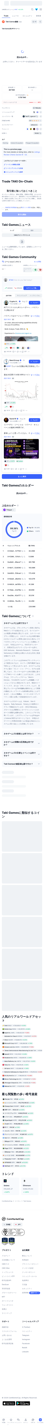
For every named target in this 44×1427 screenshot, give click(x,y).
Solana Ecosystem (17, 143)
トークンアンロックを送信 (14, 168)
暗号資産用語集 (7, 1343)
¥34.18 (15, 1131)
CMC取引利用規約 (11, 207)
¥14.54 (12, 1127)
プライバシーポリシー (30, 1264)
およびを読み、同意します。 (23, 208)
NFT (3, 1297)
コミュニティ (27, 1331)
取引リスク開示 (26, 207)
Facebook (26, 1343)
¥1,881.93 (19, 1134)
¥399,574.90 (19, 1113)
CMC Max (6, 1268)
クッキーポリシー (28, 1272)
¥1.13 (15, 1166)
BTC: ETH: (16, 9)
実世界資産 (6, 1289)
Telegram (25, 1335)
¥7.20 (14, 1099)
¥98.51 (16, 1162)
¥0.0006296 (17, 1148)
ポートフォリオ (7, 1301)
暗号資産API (6, 1280)
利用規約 (25, 1260)
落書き (4, 1309)
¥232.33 (14, 1109)
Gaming (5, 143)
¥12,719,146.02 (19, 1102)
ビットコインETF (8, 1276)
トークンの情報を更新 (13, 164)
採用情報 (25, 1293)
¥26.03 (16, 1141)
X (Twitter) (26, 1327)
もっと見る (37, 261)
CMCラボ (5, 1264)
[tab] (12, 230)
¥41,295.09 (17, 1152)
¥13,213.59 (18, 1120)
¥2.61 (18, 1106)
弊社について (27, 1256)
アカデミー (6, 1256)
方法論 (24, 1284)
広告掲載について (8, 1260)
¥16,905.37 (16, 1117)
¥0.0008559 (17, 1155)
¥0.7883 (17, 1159)
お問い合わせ (7, 1335)
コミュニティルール (29, 1276)
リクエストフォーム (9, 1331)
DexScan (5, 1284)
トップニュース (7, 1272)
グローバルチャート (9, 1293)
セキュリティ (27, 1289)
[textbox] (24, 282)
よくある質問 (7, 1339)
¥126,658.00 (17, 1124)
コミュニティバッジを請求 (14, 172)
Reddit (24, 1348)
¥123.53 (14, 1138)
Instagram (26, 1339)
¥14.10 (17, 1145)
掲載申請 (5, 1327)
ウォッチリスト (7, 1305)
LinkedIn (25, 1352)
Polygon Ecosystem (32, 143)
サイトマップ (7, 1313)
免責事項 (25, 1280)
